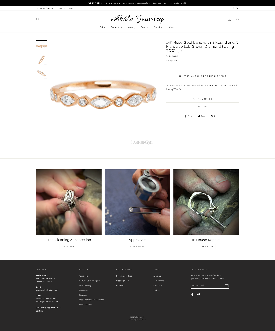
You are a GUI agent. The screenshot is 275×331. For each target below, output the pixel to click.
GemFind (142, 320)
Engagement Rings (124, 276)
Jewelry (131, 27)
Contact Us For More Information (203, 76)
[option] (137, 3)
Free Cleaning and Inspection (91, 299)
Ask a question (202, 99)
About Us (157, 276)
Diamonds (116, 27)
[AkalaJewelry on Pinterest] (198, 294)
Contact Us (158, 285)
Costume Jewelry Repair (89, 280)
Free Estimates (85, 304)
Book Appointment (67, 8)
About (171, 27)
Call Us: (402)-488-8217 (46, 8)
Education (83, 290)
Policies (157, 290)
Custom (145, 27)
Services (159, 27)
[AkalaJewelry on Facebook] (192, 294)
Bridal (103, 27)
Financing (83, 295)
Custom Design (85, 285)
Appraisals (83, 276)
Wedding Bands (122, 280)
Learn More (68, 246)
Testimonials (159, 280)
